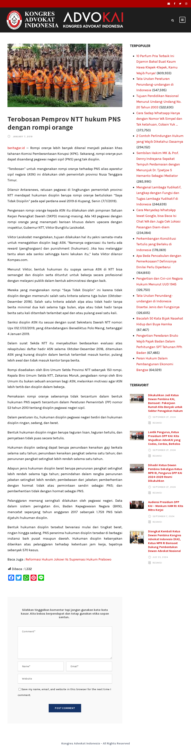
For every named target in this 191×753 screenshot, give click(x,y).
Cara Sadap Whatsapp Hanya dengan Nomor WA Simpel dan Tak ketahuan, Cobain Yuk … (159, 118)
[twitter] (180, 3)
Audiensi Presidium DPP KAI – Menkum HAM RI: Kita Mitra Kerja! (165, 506)
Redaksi (157, 423)
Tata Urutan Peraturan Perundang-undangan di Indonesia (155, 84)
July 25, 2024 (160, 557)
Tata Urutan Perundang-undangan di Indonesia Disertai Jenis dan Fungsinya (158, 301)
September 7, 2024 (164, 516)
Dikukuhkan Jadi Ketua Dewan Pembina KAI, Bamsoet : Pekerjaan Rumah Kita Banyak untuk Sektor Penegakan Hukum (165, 403)
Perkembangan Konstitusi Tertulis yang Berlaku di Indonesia (156, 244)
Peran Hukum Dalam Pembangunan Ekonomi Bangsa (154, 364)
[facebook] (174, 3)
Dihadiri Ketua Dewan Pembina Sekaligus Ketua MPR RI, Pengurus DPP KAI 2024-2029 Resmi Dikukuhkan (165, 473)
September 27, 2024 (164, 417)
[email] (168, 3)
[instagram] (186, 3)
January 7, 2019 (23, 136)
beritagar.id (16, 148)
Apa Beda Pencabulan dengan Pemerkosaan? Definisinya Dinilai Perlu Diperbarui (158, 261)
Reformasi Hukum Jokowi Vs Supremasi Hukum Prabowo (68, 559)
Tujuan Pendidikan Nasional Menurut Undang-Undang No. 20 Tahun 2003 (158, 101)
